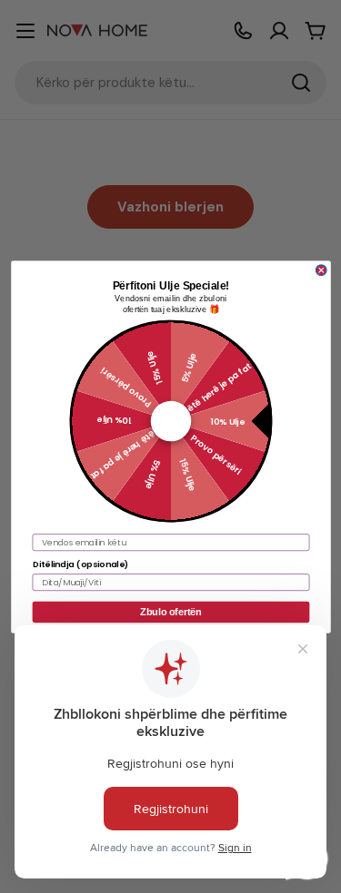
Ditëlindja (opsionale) (79, 563)
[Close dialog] (321, 269)
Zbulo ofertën (170, 611)
